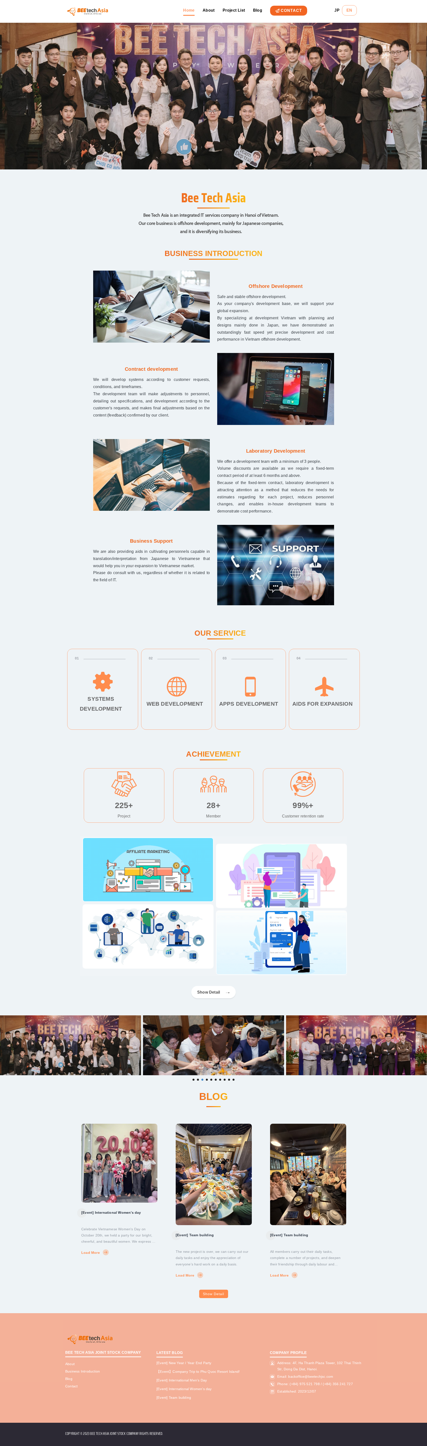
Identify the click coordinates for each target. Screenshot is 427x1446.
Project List (234, 10)
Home (189, 10)
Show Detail (213, 1294)
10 (234, 1080)
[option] (119, 1201)
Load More (90, 1275)
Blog (257, 10)
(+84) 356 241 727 (338, 1384)
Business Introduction (82, 1371)
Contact (290, 10)
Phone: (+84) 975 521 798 (298, 1384)
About (209, 10)
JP (337, 10)
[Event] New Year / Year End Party (299, 1185)
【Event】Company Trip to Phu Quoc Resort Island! (198, 1372)
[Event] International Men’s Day (181, 1380)
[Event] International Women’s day (184, 1389)
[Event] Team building (100, 1235)
